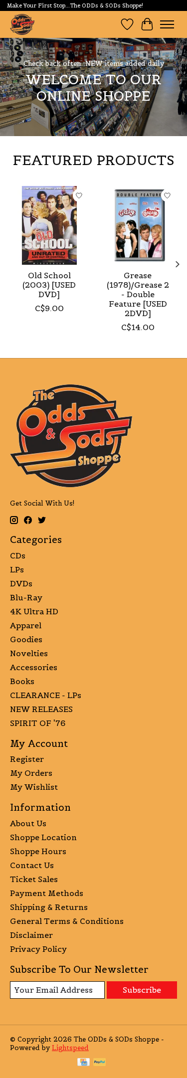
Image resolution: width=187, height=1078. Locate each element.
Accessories (33, 667)
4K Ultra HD (34, 611)
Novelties (29, 653)
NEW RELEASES (41, 709)
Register (27, 759)
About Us (28, 823)
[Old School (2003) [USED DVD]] (49, 225)
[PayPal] (99, 1063)
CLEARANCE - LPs (45, 695)
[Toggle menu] (167, 24)
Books (22, 681)
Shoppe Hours (38, 851)
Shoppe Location (43, 837)
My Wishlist (34, 787)
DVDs (21, 583)
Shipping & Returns (49, 907)
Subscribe (142, 990)
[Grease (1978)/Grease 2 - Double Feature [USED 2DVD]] (138, 225)
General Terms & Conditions (67, 921)
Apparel (25, 625)
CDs (17, 555)
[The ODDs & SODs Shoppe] (22, 24)
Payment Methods (46, 893)
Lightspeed (70, 1048)
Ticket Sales (34, 879)
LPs (17, 569)
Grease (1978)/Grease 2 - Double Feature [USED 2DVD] (138, 294)
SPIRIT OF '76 (37, 723)
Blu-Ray (26, 597)
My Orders (31, 773)
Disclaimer (31, 935)
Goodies (26, 639)
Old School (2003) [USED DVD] (49, 284)
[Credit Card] (83, 1063)
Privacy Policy (38, 949)
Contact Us (32, 865)
